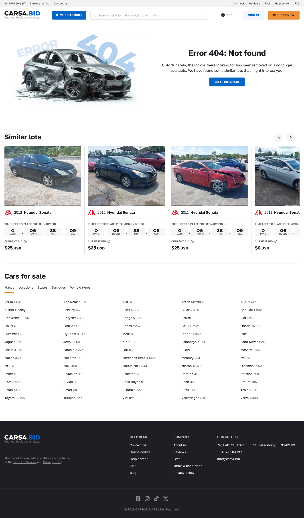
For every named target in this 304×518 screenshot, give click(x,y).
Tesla (249, 390)
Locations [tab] (25, 287)
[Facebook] (138, 498)
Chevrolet (16, 318)
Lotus (128, 350)
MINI (70, 366)
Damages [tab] (59, 287)
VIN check (238, 3)
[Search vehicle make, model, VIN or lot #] (94, 15)
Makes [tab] (9, 287)
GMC (190, 326)
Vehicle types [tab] (80, 287)
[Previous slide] (279, 137)
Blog (133, 472)
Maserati (250, 350)
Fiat (247, 318)
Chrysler (74, 318)
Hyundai (74, 334)
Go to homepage (227, 82)
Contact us (60, 3)
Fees (267, 3)
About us (179, 445)
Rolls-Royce (132, 382)
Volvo (249, 398)
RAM (12, 382)
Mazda (13, 358)
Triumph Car (73, 398)
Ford (72, 326)
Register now (283, 15)
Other (10, 374)
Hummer (13, 334)
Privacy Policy (52, 462)
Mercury (191, 358)
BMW (131, 310)
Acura (13, 302)
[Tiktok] (156, 498)
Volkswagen (195, 398)
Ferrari (188, 318)
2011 (199, 212)
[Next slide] (290, 137)
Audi (248, 302)
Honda (251, 326)
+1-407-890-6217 (229, 452)
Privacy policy (184, 472)
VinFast (129, 398)
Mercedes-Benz (138, 358)
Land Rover (253, 342)
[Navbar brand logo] (22, 15)
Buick (190, 310)
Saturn (249, 382)
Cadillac (251, 310)
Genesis (131, 326)
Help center (282, 3)
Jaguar (12, 342)
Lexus (13, 350)
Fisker (10, 326)
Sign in (253, 15)
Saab (188, 382)
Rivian (70, 382)
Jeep (71, 342)
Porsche (250, 374)
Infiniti (191, 334)
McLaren (72, 358)
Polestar (130, 374)
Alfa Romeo (75, 302)
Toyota (14, 398)
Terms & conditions (187, 466)
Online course (140, 452)
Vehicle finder (71, 15)
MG (245, 358)
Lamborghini (193, 342)
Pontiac (190, 374)
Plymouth (72, 374)
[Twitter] (165, 498)
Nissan (192, 366)
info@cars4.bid (39, 3)
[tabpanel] (152, 352)
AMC (127, 302)
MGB (9, 366)
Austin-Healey (16, 310)
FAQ (297, 3)
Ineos (127, 334)
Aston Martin (193, 302)
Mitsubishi (134, 366)
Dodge (131, 318)
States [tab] (42, 287)
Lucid (188, 350)
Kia (129, 342)
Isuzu (247, 334)
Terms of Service (24, 462)
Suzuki (189, 390)
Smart (70, 390)
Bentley (71, 310)
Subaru (132, 390)
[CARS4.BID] (22, 445)
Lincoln (73, 350)
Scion (12, 390)
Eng (230, 15)
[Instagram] (147, 498)
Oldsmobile (251, 366)
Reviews (254, 3)
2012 (32, 212)
